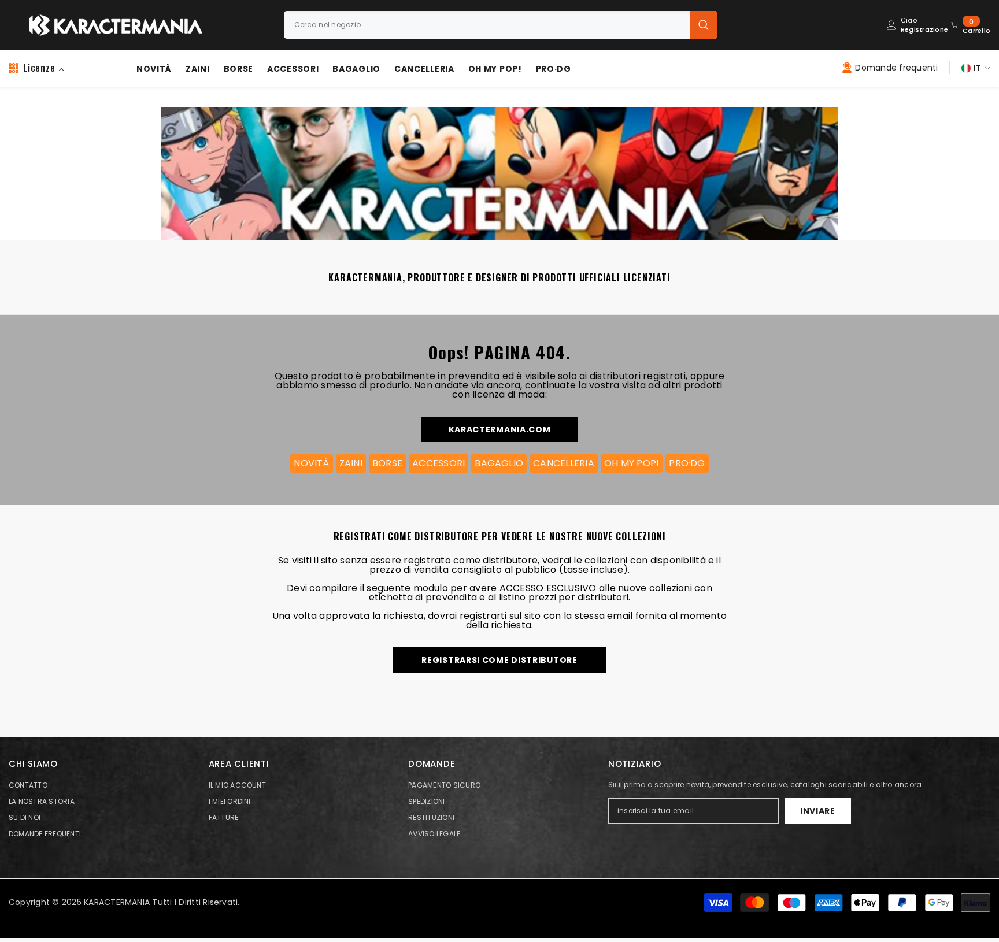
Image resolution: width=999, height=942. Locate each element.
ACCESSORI (438, 463)
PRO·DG (687, 463)
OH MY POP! (631, 463)
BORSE (387, 463)
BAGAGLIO (499, 463)
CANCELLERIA (563, 463)
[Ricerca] (500, 25)
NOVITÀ (311, 463)
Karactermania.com (500, 429)
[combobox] (487, 25)
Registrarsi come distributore (499, 660)
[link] (497, 167)
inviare (817, 811)
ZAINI (350, 463)
